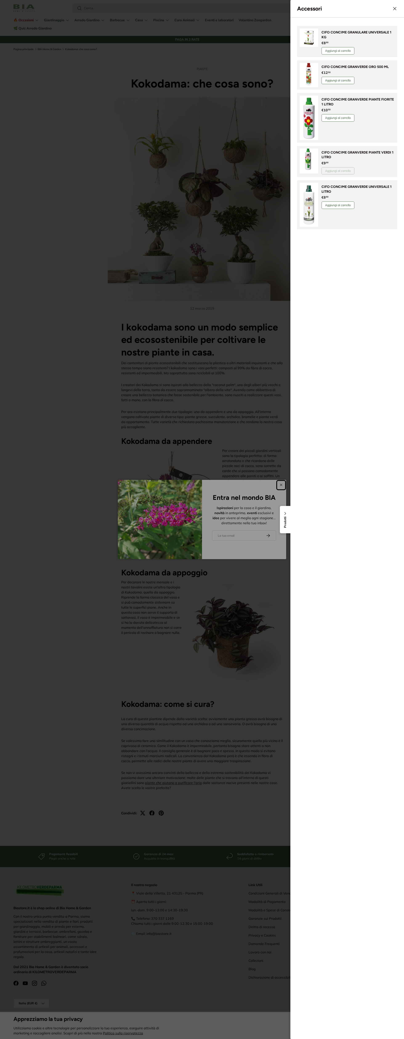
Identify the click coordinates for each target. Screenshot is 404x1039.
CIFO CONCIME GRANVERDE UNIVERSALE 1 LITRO (357, 189)
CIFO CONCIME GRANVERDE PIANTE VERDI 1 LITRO (357, 154)
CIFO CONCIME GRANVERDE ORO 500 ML (355, 67)
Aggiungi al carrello (338, 51)
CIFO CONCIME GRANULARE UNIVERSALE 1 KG (356, 34)
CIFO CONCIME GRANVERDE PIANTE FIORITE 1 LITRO (358, 101)
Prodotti (285, 522)
